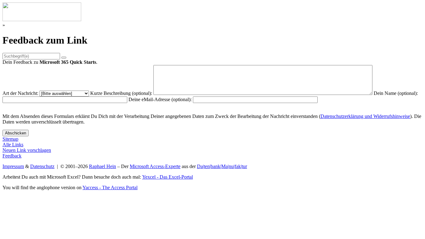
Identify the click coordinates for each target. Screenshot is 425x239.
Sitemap (10, 139)
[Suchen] (63, 58)
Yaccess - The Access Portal (110, 187)
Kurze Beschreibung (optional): (121, 93)
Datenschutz (42, 166)
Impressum (13, 166)
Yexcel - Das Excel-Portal (167, 177)
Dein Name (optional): (396, 93)
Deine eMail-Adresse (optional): (160, 99)
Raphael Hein (102, 166)
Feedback (11, 155)
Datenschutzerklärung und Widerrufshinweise (365, 116)
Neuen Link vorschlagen (26, 150)
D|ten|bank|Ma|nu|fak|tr (222, 166)
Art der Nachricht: (20, 93)
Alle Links (12, 144)
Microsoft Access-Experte (155, 166)
